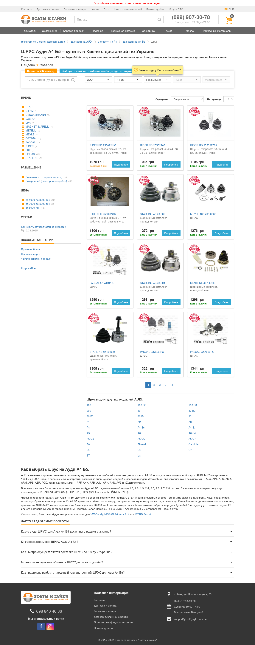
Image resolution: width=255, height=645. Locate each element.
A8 (88, 444)
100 (89, 405)
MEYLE (29, 134)
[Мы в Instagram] (50, 626)
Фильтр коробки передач (36, 258)
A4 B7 (192, 427)
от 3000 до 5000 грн (37, 203)
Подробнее (121, 164)
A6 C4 (192, 433)
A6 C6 (141, 438)
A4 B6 (141, 427)
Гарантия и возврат (76, 9)
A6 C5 (90, 438)
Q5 (139, 450)
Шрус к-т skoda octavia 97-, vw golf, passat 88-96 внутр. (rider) (108, 148)
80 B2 (192, 410)
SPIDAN (30, 154)
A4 (88, 427)
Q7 (190, 450)
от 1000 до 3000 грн (37, 200)
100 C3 (142, 405)
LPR (28, 122)
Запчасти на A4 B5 (133, 41)
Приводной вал (30, 249)
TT (88, 455)
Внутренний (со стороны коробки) (46, 181)
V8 (139, 455)
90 (190, 416)
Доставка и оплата (48, 9)
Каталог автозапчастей (128, 9)
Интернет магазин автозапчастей (44, 41)
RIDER (29, 146)
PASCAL (30, 142)
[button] (30, 30)
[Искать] (159, 19)
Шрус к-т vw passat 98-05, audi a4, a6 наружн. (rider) (208, 148)
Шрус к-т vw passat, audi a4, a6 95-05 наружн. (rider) (159, 148)
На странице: (214, 99)
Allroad (142, 444)
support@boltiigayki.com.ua (190, 619)
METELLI (31, 130)
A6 (139, 433)
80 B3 (90, 416)
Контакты (26, 9)
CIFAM (29, 111)
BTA (27, 107)
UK (232, 9)
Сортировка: (162, 99)
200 (89, 410)
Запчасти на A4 (107, 41)
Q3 (88, 450)
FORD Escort (143, 514)
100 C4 (193, 405)
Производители (103, 628)
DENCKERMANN (35, 115)
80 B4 (141, 416)
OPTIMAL (31, 138)
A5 (88, 433)
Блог (106, 9)
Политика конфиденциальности (113, 622)
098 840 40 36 (49, 611)
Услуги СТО (176, 9)
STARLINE (31, 158)
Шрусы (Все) (29, 268)
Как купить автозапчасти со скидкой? (43, 226)
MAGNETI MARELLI (37, 126)
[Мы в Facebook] (41, 626)
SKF (28, 150)
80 (139, 410)
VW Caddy (97, 514)
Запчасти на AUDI (81, 41)
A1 (88, 422)
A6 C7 (192, 438)
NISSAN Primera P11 (116, 514)
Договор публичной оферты (111, 616)
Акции (95, 9)
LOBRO (30, 118)
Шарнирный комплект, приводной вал (153, 217)
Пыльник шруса (30, 254)
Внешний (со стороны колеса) (43, 177)
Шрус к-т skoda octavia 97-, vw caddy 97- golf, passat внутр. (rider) (108, 219)
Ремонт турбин (155, 9)
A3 (190, 422)
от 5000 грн (32, 207)
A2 (139, 422)
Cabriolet (194, 444)
